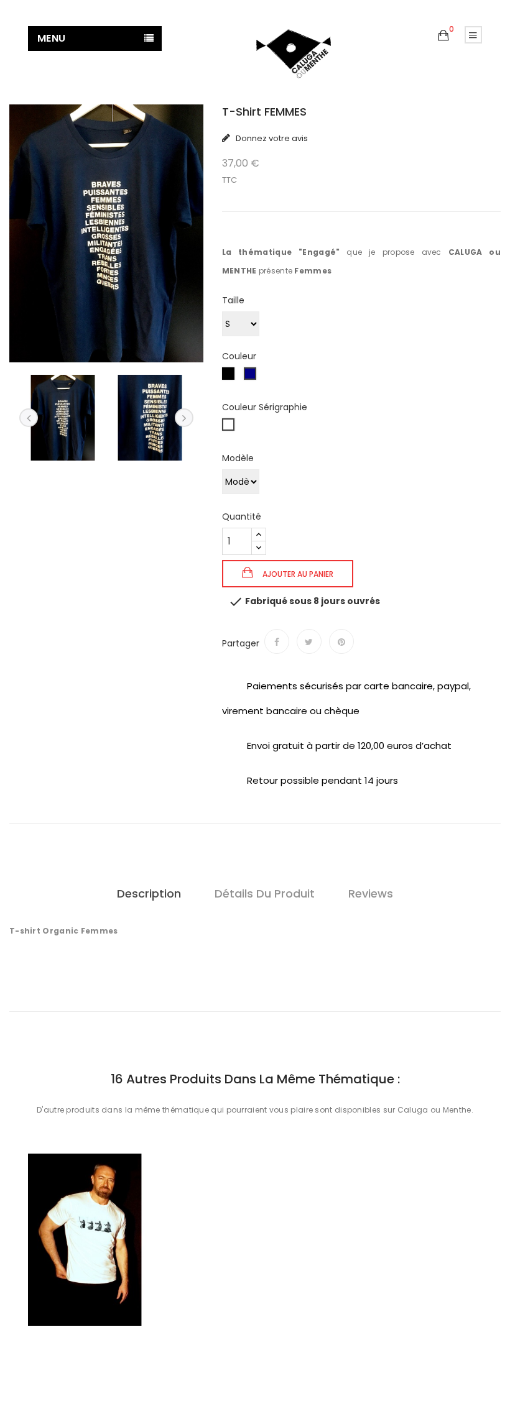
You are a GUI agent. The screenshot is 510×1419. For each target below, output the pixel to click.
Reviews (370, 893)
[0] (443, 35)
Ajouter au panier (297, 574)
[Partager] (276, 641)
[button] (443, 36)
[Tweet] (309, 641)
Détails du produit (265, 893)
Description (149, 893)
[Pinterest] (341, 641)
